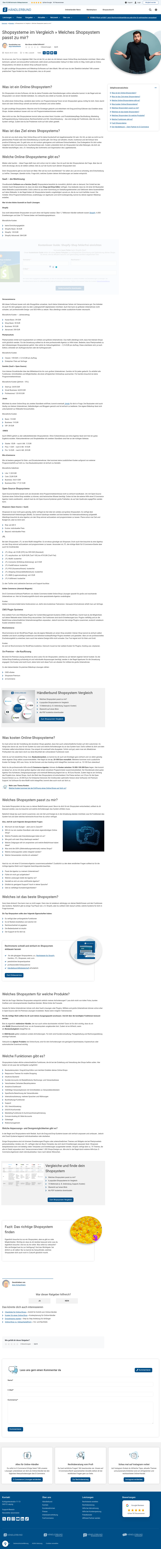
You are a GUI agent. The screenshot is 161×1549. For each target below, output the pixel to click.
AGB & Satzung (37, 1543)
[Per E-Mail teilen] (55, 52)
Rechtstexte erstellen (90, 1502)
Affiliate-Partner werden (91, 1518)
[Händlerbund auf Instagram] (13, 1519)
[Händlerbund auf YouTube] (18, 1519)
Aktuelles (41, 17)
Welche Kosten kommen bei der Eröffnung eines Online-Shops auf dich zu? (37, 788)
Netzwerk (54, 17)
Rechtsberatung (88, 1505)
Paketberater (87, 1515)
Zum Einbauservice (14, 975)
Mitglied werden (150, 2)
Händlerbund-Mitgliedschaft (18, 968)
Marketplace (92, 10)
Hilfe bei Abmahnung (90, 1508)
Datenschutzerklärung (20, 1543)
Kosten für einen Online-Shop (16, 1315)
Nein (67, 1301)
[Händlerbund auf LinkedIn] (22, 1519)
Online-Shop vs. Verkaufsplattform (18, 1322)
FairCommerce (48, 1518)
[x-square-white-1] (4, 1519)
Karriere (45, 1505)
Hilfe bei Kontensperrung (91, 1511)
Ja (39, 1301)
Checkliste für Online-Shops (15, 1312)
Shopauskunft (108, 10)
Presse (44, 1511)
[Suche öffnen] (150, 9)
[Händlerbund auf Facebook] (9, 1519)
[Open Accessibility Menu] (5, 1544)
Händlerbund (47, 1502)
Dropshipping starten (13, 1319)
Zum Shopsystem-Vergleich (52, 719)
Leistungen (7, 17)
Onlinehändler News (73, 10)
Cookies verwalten (52, 1543)
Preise (19, 17)
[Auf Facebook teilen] (48, 52)
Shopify (92, 213)
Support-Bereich (8, 1509)
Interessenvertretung (50, 1515)
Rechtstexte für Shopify (45, 956)
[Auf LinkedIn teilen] (51, 52)
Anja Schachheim (15, 46)
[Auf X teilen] (44, 52)
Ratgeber (29, 17)
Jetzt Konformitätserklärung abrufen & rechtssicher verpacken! (123, 18)
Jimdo (67, 404)
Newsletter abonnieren (10, 1513)
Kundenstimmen (48, 1508)
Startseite (4, 23)
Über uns (66, 17)
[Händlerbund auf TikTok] (27, 1519)
